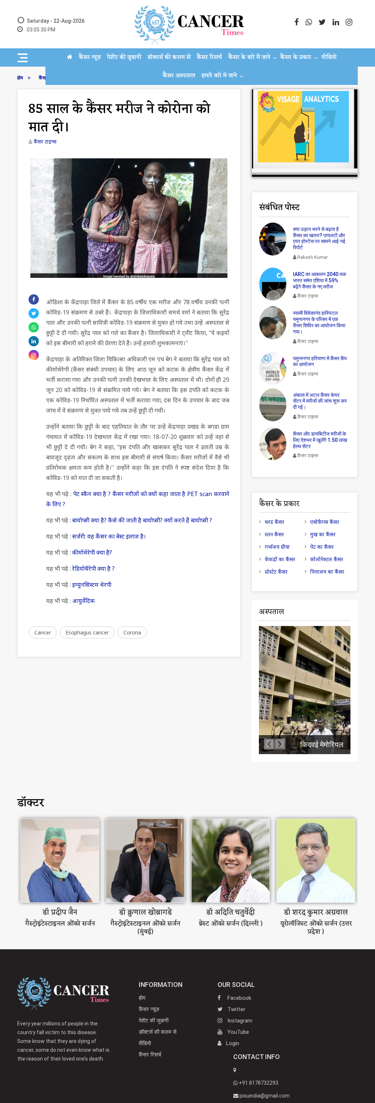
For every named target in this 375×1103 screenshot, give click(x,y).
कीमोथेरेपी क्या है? (92, 552)
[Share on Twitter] (33, 313)
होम (142, 998)
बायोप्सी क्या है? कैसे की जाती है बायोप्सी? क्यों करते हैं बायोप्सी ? (142, 520)
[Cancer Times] (63, 993)
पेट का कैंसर (322, 546)
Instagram (239, 1020)
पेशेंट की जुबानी (124, 57)
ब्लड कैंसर (274, 521)
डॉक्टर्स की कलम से (169, 57)
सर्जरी (78, 536)
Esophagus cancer (87, 632)
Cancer (42, 632)
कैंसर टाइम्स (45, 141)
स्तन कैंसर (274, 534)
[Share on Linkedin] (33, 341)
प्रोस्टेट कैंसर (276, 571)
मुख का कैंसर (322, 534)
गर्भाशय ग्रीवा (277, 546)
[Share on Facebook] (33, 299)
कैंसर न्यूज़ (90, 57)
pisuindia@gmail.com (264, 1096)
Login (232, 1043)
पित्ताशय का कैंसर (327, 571)
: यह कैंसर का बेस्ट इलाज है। (115, 536)
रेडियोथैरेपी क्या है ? (93, 568)
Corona (132, 632)
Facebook (238, 998)
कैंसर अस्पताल (179, 76)
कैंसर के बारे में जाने (249, 57)
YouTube (237, 1032)
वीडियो (329, 57)
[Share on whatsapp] (33, 327)
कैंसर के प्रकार (295, 57)
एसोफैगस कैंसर (324, 521)
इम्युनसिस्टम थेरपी (91, 585)
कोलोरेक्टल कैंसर (326, 559)
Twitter (235, 1009)
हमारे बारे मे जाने (219, 76)
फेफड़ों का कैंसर (280, 559)
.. (63, 1045)
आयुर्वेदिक (83, 601)
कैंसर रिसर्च (209, 57)
